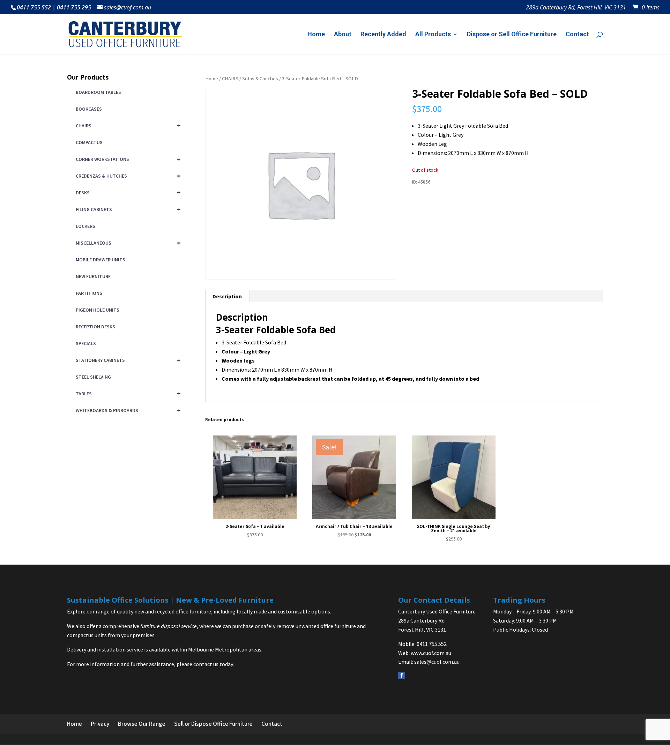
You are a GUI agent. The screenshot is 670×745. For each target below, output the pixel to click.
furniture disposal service (168, 626)
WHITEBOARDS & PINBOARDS (127, 410)
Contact (577, 35)
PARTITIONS (89, 293)
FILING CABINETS (127, 209)
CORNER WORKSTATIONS (127, 159)
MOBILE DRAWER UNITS (100, 259)
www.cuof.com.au (431, 652)
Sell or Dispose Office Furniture (213, 724)
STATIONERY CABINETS (127, 360)
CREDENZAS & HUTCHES (127, 175)
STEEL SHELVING (93, 377)
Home (316, 35)
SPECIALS (86, 343)
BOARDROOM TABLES (98, 92)
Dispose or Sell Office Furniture (512, 35)
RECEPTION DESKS (95, 326)
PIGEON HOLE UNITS (97, 310)
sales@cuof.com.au (437, 661)
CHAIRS (230, 78)
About (342, 35)
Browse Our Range (141, 724)
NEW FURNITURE (93, 276)
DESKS (127, 192)
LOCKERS (85, 226)
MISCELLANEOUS (127, 242)
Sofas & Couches (260, 78)
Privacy (100, 724)
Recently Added (383, 35)
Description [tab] (227, 296)
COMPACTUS (89, 142)
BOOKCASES (89, 109)
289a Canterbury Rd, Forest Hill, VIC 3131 (576, 8)
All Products (433, 35)
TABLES (127, 393)
